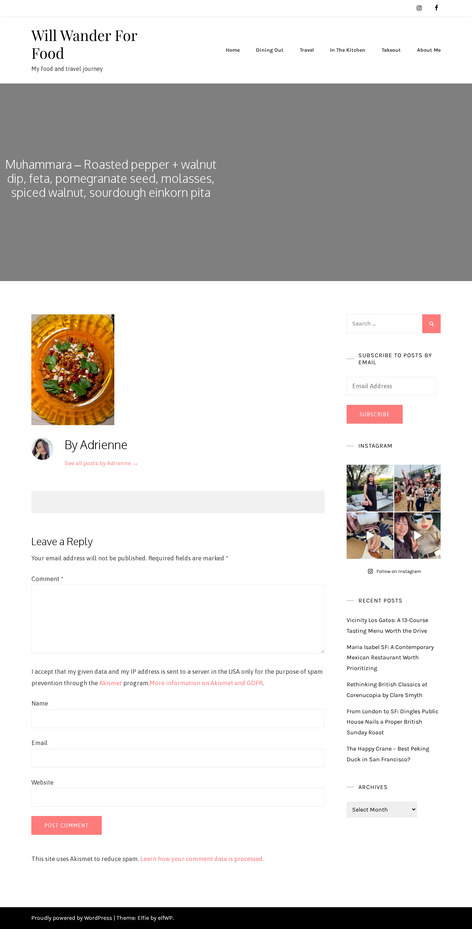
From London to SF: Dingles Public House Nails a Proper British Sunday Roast (392, 722)
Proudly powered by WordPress (72, 917)
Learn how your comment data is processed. (202, 859)
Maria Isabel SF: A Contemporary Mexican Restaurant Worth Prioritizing (390, 657)
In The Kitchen (347, 50)
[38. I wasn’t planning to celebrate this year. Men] (370, 488)
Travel (307, 50)
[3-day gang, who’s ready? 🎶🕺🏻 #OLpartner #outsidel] (417, 535)
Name (39, 703)
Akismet (110, 683)
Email (39, 743)
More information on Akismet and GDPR (206, 683)
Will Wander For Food (84, 43)
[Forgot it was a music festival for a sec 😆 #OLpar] (370, 535)
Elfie (143, 917)
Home (233, 50)
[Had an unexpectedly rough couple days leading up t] (417, 488)
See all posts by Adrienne (101, 463)
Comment (47, 579)
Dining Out (270, 50)
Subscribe (375, 414)
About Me (429, 50)
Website (42, 782)
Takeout (391, 50)
